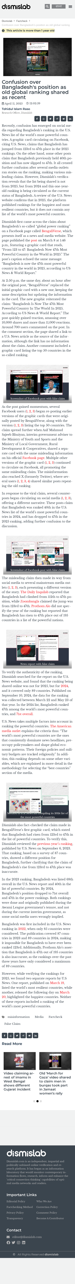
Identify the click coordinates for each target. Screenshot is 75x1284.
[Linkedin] (23, 1242)
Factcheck (21, 21)
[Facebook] (8, 1242)
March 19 (57, 983)
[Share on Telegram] (57, 118)
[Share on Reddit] (63, 118)
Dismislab (7, 21)
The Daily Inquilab (34, 592)
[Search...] (47, 6)
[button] (70, 6)
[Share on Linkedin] (70, 118)
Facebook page (33, 458)
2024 (64, 686)
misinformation (19, 1017)
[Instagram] (18, 1242)
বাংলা (59, 6)
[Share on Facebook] (37, 118)
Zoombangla (29, 601)
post (34, 240)
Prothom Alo (40, 606)
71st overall (24, 714)
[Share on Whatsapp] (43, 118)
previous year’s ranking (54, 844)
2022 (22, 929)
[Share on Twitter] (50, 118)
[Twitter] (13, 1242)
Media (39, 1017)
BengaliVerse (51, 231)
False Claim (12, 1023)
